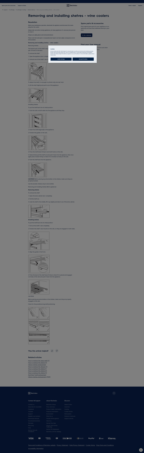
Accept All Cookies (83, 59)
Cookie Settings (61, 59)
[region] (72, 54)
